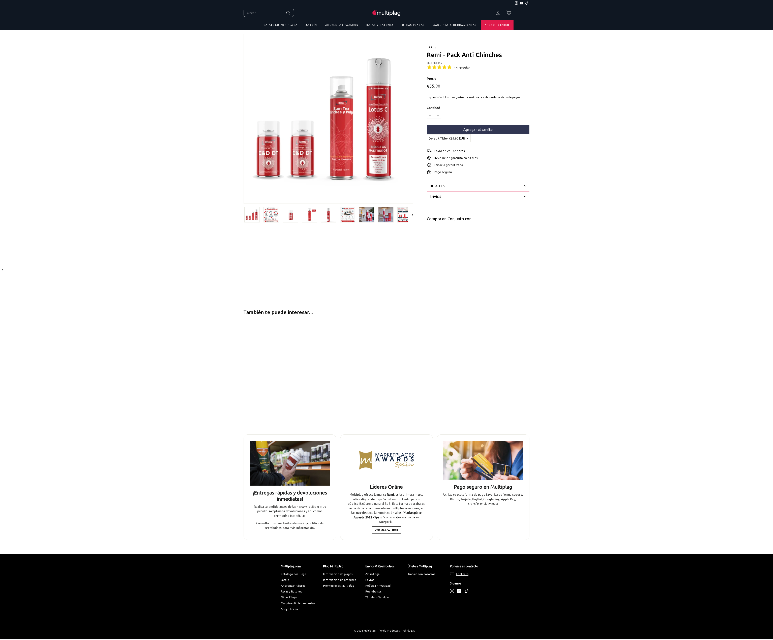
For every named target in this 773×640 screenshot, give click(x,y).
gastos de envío (466, 97)
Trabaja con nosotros (421, 574)
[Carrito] (508, 13)
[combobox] (269, 13)
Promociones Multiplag (338, 585)
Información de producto (339, 579)
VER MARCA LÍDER (386, 530)
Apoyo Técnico (497, 24)
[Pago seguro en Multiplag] (483, 460)
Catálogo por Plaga (281, 24)
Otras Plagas (413, 24)
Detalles (437, 186)
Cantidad (433, 107)
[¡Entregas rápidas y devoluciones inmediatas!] (290, 463)
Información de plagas (337, 574)
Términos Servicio (377, 597)
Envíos (369, 579)
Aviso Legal (372, 574)
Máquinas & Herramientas (454, 24)
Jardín (311, 24)
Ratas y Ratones (380, 24)
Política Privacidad (378, 585)
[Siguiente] (410, 215)
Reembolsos (373, 591)
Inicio (430, 47)
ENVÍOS (435, 197)
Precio (431, 78)
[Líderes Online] (386, 460)
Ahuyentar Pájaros (341, 24)
